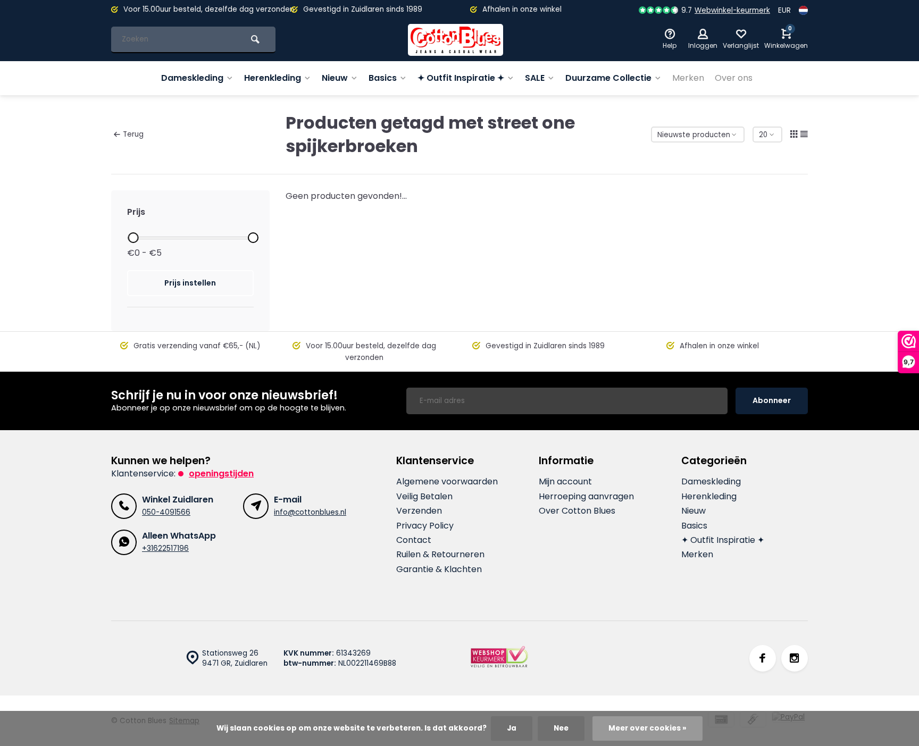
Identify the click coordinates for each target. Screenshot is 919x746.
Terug (133, 134)
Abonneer (772, 400)
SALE (535, 78)
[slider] (133, 237)
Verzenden (419, 511)
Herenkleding (272, 78)
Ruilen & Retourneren (440, 554)
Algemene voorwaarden (447, 482)
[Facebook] (762, 658)
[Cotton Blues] (456, 40)
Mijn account (565, 482)
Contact (413, 540)
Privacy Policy (425, 526)
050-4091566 (166, 512)
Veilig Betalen (424, 496)
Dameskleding (192, 78)
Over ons (734, 78)
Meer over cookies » (647, 728)
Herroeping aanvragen (586, 496)
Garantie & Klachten (439, 569)
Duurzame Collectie (608, 78)
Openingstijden (221, 473)
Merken (688, 78)
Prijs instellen (190, 283)
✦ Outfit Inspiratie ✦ (460, 78)
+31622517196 (165, 548)
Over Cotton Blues (577, 511)
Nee (561, 728)
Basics (383, 78)
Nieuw (335, 78)
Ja (511, 728)
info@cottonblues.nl (310, 512)
